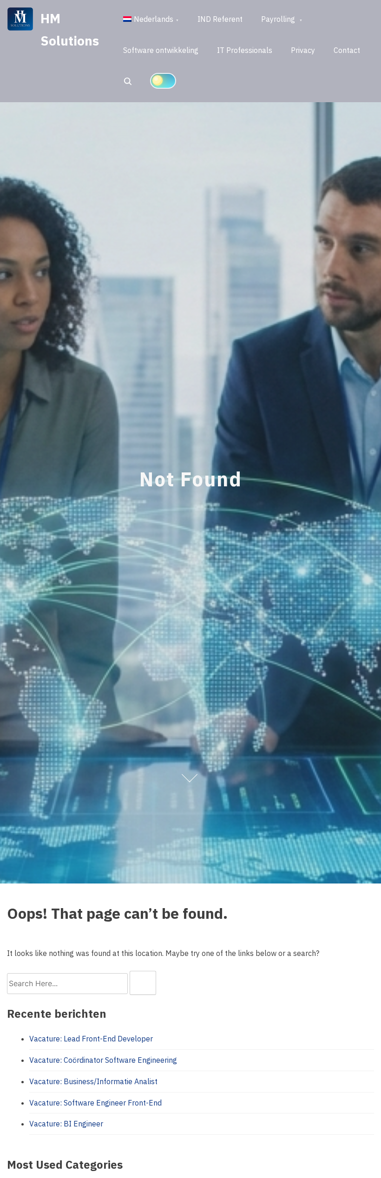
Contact (347, 50)
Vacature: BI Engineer (66, 1123)
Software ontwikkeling (160, 50)
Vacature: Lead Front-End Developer (91, 1038)
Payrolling (279, 19)
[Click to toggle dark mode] (163, 81)
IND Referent (220, 19)
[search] (143, 983)
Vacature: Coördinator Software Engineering (103, 1060)
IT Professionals (244, 50)
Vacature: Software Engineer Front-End (95, 1102)
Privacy (303, 50)
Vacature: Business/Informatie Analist (93, 1081)
